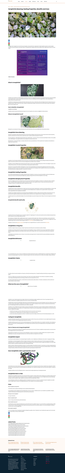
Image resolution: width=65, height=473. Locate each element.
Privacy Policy (23, 459)
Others (42, 1)
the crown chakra (30, 220)
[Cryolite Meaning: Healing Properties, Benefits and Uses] (51, 445)
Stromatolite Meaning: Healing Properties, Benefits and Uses (17, 431)
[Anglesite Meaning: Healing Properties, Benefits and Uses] (26, 445)
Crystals (26, 1)
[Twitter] (32, 42)
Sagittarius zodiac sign (20, 222)
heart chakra (47, 222)
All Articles (45, 1)
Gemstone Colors (23, 467)
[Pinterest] (32, 43)
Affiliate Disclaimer (23, 463)
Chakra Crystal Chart (24, 468)
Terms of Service (23, 460)
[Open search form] (56, 1)
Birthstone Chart (23, 465)
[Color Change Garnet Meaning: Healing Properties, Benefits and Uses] (38, 445)
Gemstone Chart (23, 464)
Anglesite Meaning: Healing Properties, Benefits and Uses (16, 424)
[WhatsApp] (32, 45)
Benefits (22, 1)
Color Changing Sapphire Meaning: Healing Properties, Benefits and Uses (19, 423)
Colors (38, 1)
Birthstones (34, 1)
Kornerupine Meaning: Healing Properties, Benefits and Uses (17, 428)
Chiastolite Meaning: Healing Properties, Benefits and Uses (17, 432)
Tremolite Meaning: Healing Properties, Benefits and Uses (16, 433)
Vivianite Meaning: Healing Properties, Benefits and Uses (16, 435)
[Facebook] (32, 40)
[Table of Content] (9, 79)
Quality (30, 1)
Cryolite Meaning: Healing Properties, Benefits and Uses (16, 427)
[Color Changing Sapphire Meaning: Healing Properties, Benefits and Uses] (14, 445)
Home (19, 1)
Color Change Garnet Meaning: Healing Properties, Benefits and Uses (38, 450)
